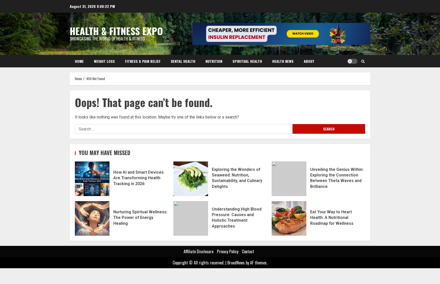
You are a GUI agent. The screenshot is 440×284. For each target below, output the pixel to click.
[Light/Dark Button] (352, 61)
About (309, 61)
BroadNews (236, 263)
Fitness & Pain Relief (143, 61)
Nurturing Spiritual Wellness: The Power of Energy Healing (92, 218)
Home (79, 61)
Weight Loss (104, 61)
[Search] (363, 61)
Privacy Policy (227, 251)
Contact (248, 251)
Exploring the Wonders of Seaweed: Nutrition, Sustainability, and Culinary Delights (190, 178)
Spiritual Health (247, 61)
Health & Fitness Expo (116, 31)
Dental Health (183, 61)
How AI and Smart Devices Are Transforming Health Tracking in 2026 (92, 178)
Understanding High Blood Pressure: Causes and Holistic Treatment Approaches (190, 218)
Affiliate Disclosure (198, 251)
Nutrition (213, 61)
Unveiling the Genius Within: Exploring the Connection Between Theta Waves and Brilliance (289, 178)
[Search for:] (184, 129)
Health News (283, 61)
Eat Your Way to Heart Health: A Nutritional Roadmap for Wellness (289, 218)
